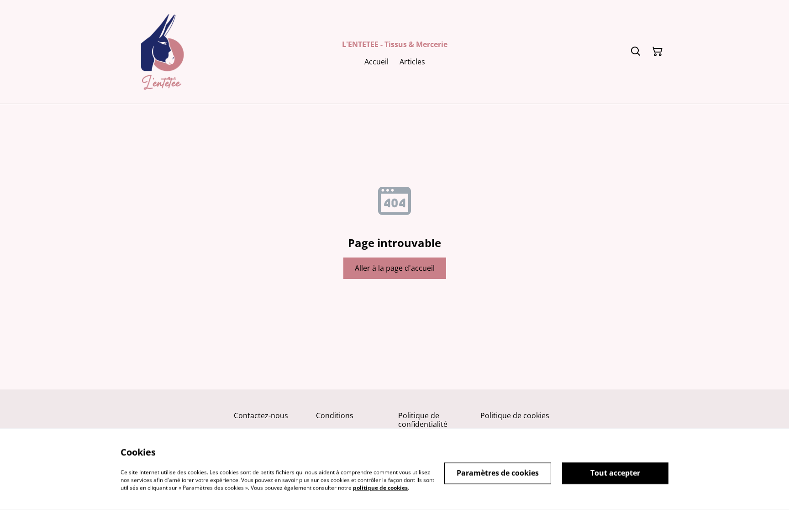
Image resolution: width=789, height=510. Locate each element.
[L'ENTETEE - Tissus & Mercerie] (163, 52)
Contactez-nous (261, 415)
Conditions (334, 415)
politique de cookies (380, 487)
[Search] (636, 52)
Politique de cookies (514, 415)
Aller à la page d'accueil (395, 268)
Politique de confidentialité (422, 419)
